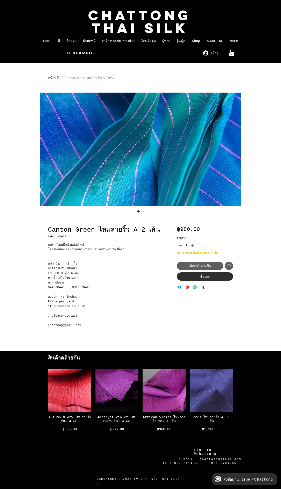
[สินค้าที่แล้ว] (42, 390)
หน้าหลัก (54, 77)
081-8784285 (224, 463)
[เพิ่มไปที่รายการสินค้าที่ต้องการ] (229, 266)
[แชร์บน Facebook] (179, 287)
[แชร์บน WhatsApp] (195, 287)
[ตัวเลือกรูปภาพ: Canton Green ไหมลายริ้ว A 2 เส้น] (138, 211)
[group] (140, 406)
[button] (59, 41)
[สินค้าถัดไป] (238, 390)
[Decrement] (180, 245)
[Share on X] (203, 287)
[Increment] (192, 245)
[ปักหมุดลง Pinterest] (187, 287)
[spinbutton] (186, 245)
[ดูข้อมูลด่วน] (69, 390)
